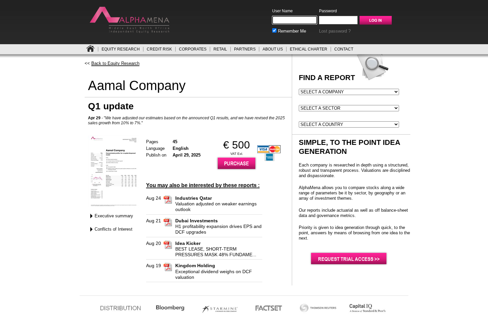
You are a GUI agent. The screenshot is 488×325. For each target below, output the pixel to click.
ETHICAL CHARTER (308, 49)
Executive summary (114, 215)
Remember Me (291, 31)
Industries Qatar (193, 198)
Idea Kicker (188, 243)
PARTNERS (245, 49)
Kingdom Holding (195, 265)
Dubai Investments (196, 220)
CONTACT (343, 49)
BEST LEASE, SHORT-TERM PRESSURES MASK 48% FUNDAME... (215, 251)
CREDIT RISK (159, 49)
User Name (282, 11)
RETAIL (220, 49)
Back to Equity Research (115, 63)
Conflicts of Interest (113, 229)
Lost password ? (335, 31)
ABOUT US (273, 49)
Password (328, 11)
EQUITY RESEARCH (121, 49)
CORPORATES (192, 49)
